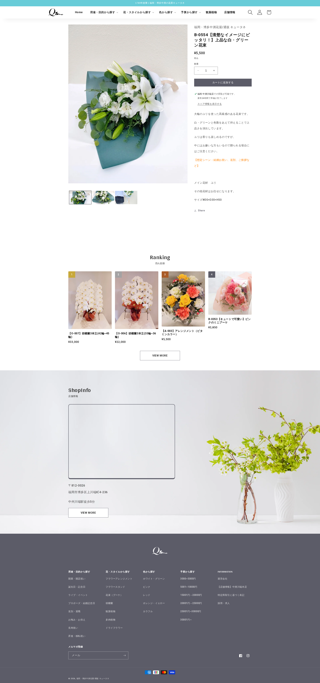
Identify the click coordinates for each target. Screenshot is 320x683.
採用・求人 (224, 603)
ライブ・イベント (78, 595)
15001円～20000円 (191, 595)
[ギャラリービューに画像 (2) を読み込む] (103, 197)
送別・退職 (74, 611)
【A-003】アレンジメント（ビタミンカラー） (182, 332)
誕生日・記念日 (76, 587)
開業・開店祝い (76, 578)
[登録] (124, 655)
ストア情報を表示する (210, 103)
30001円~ (186, 619)
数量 (196, 64)
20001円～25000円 (191, 603)
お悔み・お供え (76, 619)
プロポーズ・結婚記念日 (81, 603)
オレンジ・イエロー (154, 603)
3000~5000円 (188, 578)
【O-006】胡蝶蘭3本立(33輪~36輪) (135, 335)
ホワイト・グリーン (154, 578)
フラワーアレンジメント (119, 578)
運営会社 (222, 578)
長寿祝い (73, 627)
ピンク (146, 587)
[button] (103, 12)
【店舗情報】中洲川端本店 (232, 587)
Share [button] (201, 210)
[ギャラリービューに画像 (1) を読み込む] (80, 197)
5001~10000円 (188, 587)
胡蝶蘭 (109, 603)
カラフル (148, 611)
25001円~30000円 (190, 611)
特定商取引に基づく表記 (231, 595)
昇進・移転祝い (76, 636)
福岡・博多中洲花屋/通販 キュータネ (92, 679)
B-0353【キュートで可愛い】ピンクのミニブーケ (229, 321)
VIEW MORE (160, 355)
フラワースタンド (115, 587)
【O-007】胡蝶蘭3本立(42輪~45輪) (88, 335)
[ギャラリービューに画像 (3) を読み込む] (126, 197)
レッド (146, 595)
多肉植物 (110, 619)
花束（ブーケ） (114, 595)
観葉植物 (110, 611)
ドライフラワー (114, 627)
